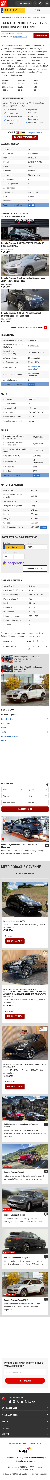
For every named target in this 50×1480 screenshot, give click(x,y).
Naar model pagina (25, 873)
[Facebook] (10, 1402)
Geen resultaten (25, 809)
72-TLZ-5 (19, 17)
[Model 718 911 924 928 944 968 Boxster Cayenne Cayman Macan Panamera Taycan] (37, 789)
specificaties (7, 719)
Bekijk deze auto (15, 941)
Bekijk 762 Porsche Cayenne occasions (27, 327)
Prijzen (43, 527)
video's (4, 728)
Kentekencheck (7, 17)
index (3, 740)
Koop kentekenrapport (25, 137)
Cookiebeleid (10, 1458)
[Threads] (25, 1402)
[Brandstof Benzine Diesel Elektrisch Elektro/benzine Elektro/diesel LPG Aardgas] (37, 802)
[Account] (35, 3)
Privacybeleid (22, 1458)
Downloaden (41, 35)
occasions (5, 723)
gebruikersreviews (9, 736)
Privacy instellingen (37, 1458)
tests (3, 732)
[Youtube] (33, 1402)
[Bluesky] (21, 1402)
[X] (18, 1402)
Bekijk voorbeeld (20, 36)
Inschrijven (25, 1380)
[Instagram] (14, 1402)
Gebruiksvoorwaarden (25, 1461)
